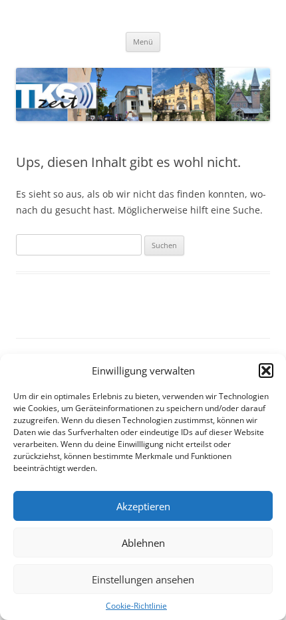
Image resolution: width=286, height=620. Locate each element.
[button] (266, 370)
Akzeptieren (143, 506)
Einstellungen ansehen (143, 579)
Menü (143, 42)
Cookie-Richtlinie (136, 605)
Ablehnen (143, 542)
